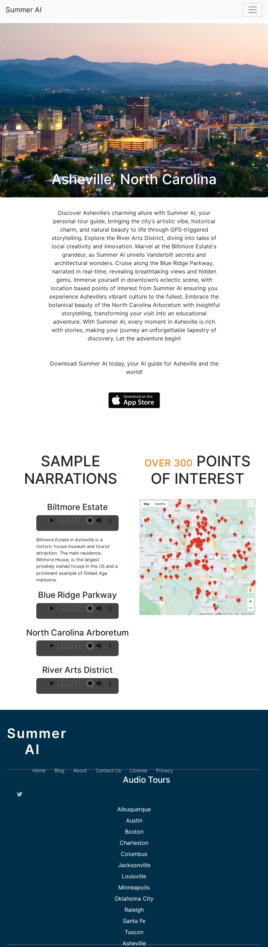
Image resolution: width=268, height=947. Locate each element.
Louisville (134, 876)
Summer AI (24, 10)
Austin (134, 820)
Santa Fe (134, 920)
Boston (134, 831)
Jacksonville (134, 865)
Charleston (134, 842)
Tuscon (134, 932)
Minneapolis (134, 887)
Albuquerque (134, 809)
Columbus (134, 853)
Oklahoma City (134, 898)
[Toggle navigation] (252, 10)
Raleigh (134, 909)
